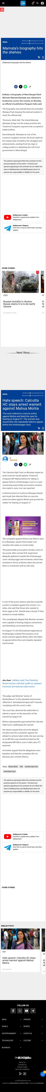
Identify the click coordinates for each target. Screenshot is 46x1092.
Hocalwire (40, 1083)
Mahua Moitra (13, 766)
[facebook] (16, 87)
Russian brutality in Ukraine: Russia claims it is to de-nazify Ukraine (19, 304)
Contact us (22, 1065)
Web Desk (13, 460)
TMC (21, 766)
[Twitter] (21, 87)
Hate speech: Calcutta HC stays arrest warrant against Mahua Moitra (22, 404)
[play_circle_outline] (20, 282)
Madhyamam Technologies (19, 1083)
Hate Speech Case (9, 771)
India (5, 42)
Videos (5, 295)
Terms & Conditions (22, 1069)
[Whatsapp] (25, 87)
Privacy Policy (22, 1067)
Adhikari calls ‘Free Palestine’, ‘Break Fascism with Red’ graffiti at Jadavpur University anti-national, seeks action (22, 683)
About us (22, 1062)
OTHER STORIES (8, 268)
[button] (3, 3)
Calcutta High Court (31, 766)
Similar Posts (7, 926)
